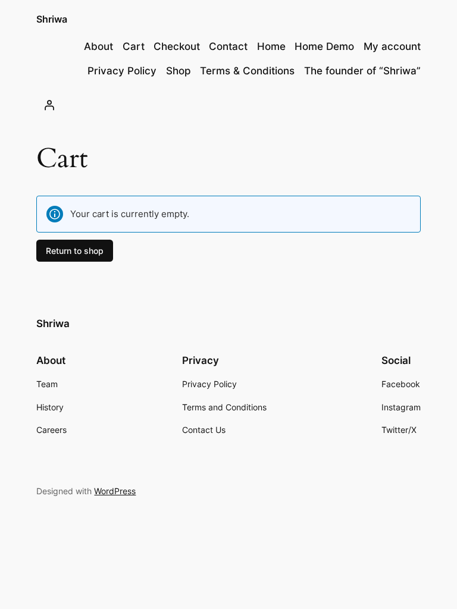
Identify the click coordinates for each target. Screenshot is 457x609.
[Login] (48, 105)
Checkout (177, 46)
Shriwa (51, 19)
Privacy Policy (121, 71)
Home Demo (324, 46)
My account (392, 46)
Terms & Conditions (247, 71)
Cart (134, 46)
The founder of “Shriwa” (362, 71)
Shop (178, 71)
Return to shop (75, 251)
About (98, 46)
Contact (228, 46)
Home (271, 46)
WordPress (115, 491)
